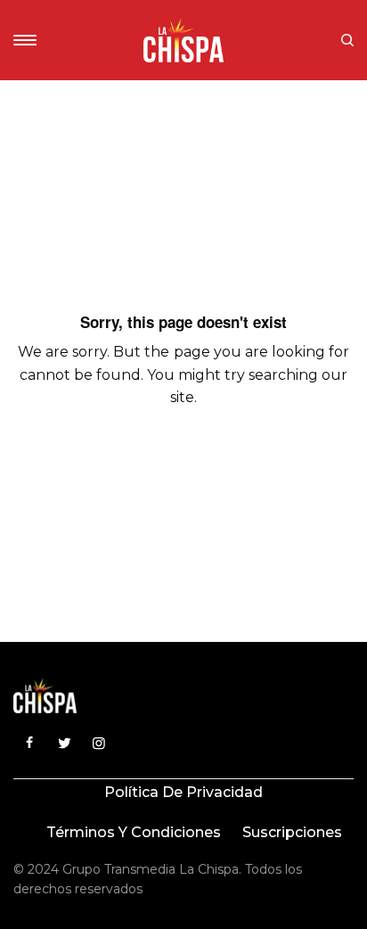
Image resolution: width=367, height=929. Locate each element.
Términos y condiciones (133, 832)
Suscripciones (292, 832)
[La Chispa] (183, 40)
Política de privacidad (183, 792)
